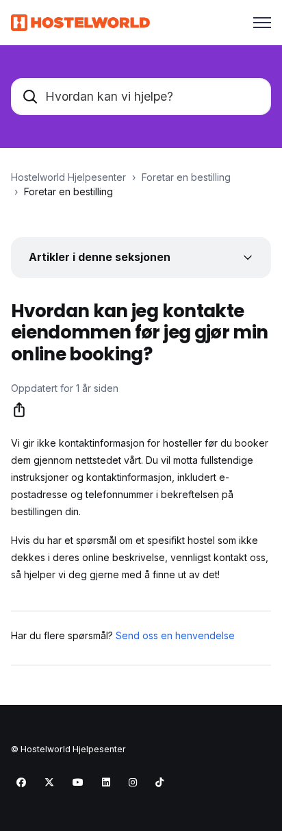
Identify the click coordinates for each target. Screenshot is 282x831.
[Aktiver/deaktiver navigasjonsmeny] (262, 22)
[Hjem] (80, 22)
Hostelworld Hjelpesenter (68, 177)
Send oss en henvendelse (175, 635)
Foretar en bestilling (186, 177)
